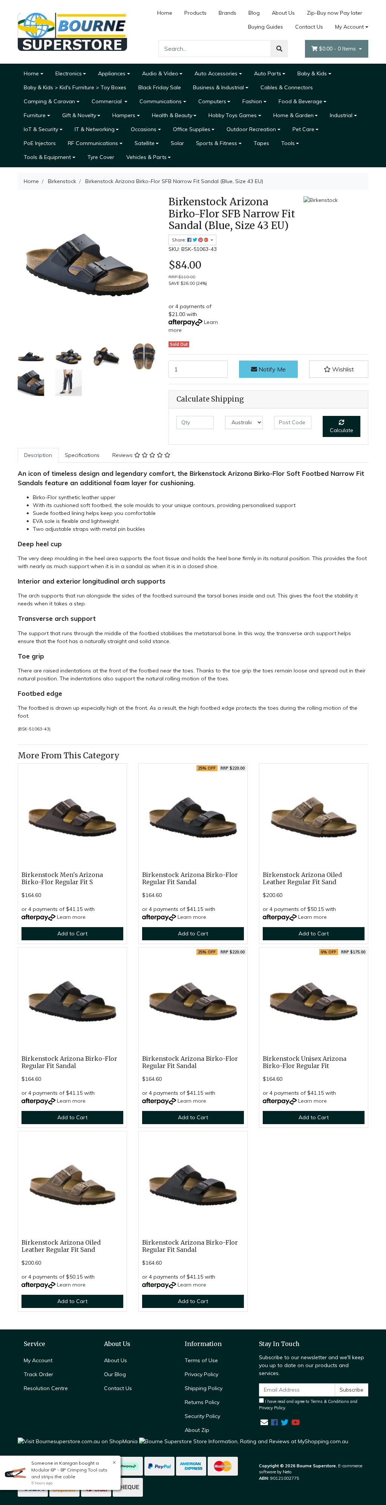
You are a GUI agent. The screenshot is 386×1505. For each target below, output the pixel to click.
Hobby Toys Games (232, 115)
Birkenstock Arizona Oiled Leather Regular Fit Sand (302, 878)
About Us (283, 12)
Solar (177, 143)
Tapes (261, 143)
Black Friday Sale (159, 87)
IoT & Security (41, 129)
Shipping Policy (203, 1388)
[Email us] (264, 1422)
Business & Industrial (218, 87)
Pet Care (303, 129)
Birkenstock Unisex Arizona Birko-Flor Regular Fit (304, 1062)
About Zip (197, 1430)
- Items (338, 48)
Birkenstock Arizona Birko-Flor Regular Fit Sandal (190, 878)
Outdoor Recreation (251, 129)
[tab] (38, 455)
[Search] (279, 48)
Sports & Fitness (216, 143)
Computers (212, 101)
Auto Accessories (216, 73)
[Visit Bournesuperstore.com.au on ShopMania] (78, 1441)
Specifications (82, 455)
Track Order (38, 1374)
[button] (338, 369)
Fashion (252, 101)
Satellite (145, 143)
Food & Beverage (300, 101)
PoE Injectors (40, 143)
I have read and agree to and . (308, 1404)
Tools (288, 143)
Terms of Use (201, 1360)
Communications (160, 101)
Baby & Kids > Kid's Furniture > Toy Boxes (75, 87)
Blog (254, 12)
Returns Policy (202, 1402)
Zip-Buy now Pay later (334, 12)
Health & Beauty (172, 115)
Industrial (341, 115)
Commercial (107, 101)
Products (195, 12)
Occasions (143, 129)
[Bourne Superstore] (72, 31)
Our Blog (115, 1374)
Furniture (35, 115)
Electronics (68, 73)
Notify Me (271, 369)
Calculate (341, 430)
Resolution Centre (46, 1388)
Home (164, 12)
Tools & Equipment (47, 157)
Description (38, 455)
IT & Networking (95, 129)
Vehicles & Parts (146, 157)
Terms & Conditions (330, 1401)
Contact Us (309, 26)
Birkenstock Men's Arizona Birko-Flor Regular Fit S (62, 878)
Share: (179, 240)
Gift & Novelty (79, 115)
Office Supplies (191, 129)
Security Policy (202, 1416)
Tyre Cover (100, 157)
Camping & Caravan (49, 101)
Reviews (123, 455)
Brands (227, 12)
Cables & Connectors (286, 87)
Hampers (123, 115)
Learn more (71, 917)
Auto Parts (267, 73)
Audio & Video (160, 73)
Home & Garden (293, 115)
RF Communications (93, 143)
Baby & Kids (312, 73)
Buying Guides (265, 26)
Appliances (112, 73)
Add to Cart (72, 933)
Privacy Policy (201, 1374)
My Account (349, 26)
